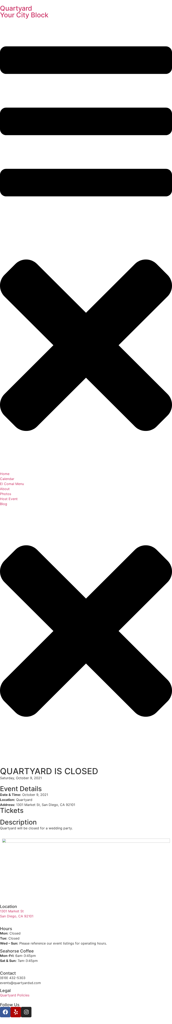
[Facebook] (5, 1012)
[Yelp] (15, 1012)
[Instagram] (26, 1012)
